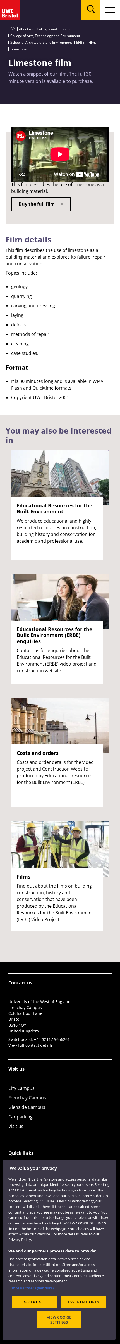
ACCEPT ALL (34, 1302)
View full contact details (30, 1045)
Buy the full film (37, 204)
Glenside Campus (26, 1107)
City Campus (21, 1088)
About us (26, 29)
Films (92, 42)
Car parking (20, 1117)
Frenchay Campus (27, 1098)
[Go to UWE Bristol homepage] (12, 29)
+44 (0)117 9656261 (52, 1039)
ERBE (80, 42)
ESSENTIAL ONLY (83, 1302)
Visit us (15, 1126)
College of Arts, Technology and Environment (45, 35)
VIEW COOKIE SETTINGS (59, 1320)
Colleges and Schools (53, 29)
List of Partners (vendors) (31, 1288)
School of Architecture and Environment (41, 42)
